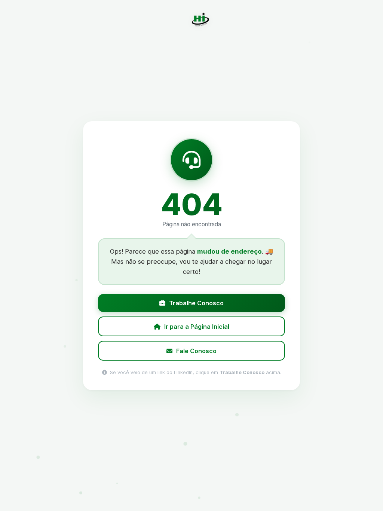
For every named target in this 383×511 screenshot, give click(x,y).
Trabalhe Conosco (196, 303)
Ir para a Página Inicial (196, 326)
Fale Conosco (196, 350)
